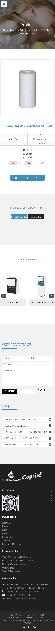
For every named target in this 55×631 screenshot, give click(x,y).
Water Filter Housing (12, 571)
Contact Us (7, 537)
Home (6, 30)
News (5, 530)
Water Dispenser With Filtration (16, 557)
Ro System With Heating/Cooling (17, 560)
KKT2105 (13, 302)
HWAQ (27, 623)
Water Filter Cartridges (29, 30)
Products (14, 30)
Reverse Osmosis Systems (14, 564)
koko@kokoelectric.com (33, 178)
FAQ (4, 533)
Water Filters (8, 567)
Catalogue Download (12, 544)
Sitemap (6, 540)
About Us (6, 522)
